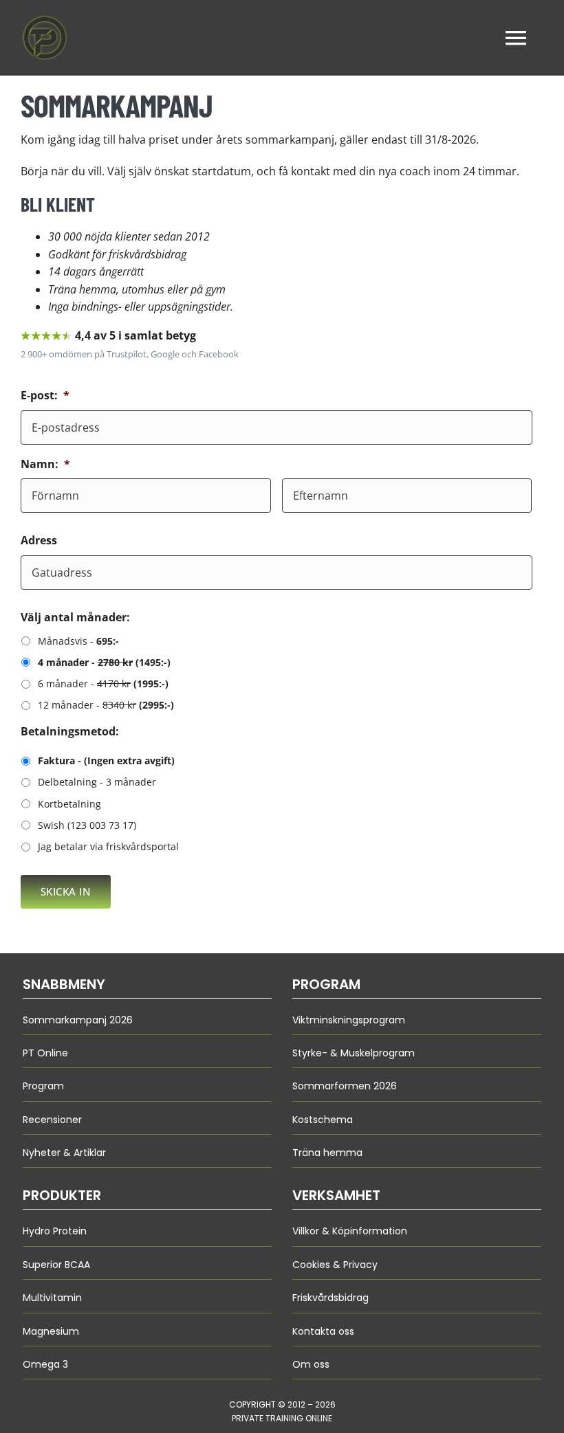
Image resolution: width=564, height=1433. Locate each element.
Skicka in (66, 891)
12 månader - (106, 704)
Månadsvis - (78, 640)
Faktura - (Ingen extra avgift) (106, 760)
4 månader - (104, 662)
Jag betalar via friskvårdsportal (108, 846)
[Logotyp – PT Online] (45, 19)
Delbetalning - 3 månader (97, 781)
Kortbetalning (69, 803)
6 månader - (103, 683)
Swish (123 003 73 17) (87, 825)
